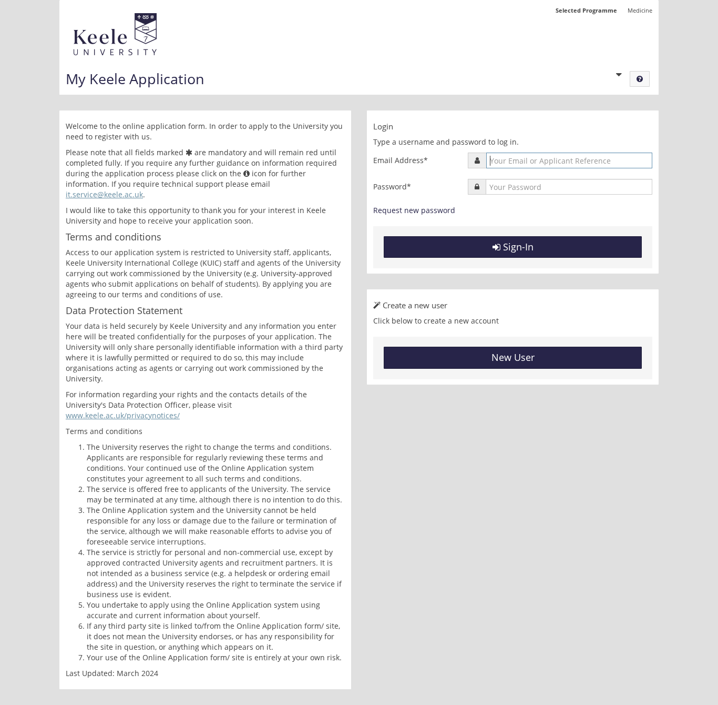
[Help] (640, 79)
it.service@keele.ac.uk (104, 194)
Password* (392, 187)
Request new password (414, 210)
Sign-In (517, 246)
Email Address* (400, 160)
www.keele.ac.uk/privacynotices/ (123, 415)
